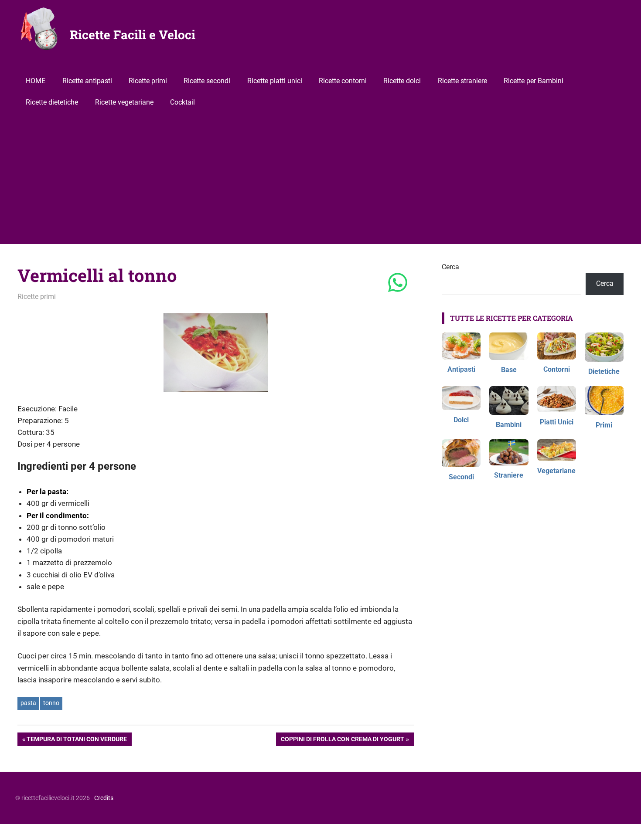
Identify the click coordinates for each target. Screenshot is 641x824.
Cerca (450, 267)
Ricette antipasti (87, 81)
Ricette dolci (402, 81)
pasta (28, 702)
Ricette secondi (207, 81)
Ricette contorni (343, 81)
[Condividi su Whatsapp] (398, 283)
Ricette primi (148, 81)
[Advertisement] (320, 179)
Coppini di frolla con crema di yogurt (342, 740)
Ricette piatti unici (274, 81)
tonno (51, 702)
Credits (103, 797)
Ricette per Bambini (533, 81)
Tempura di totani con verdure (76, 740)
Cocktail (182, 102)
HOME (35, 81)
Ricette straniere (462, 81)
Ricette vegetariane (124, 102)
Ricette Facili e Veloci (132, 35)
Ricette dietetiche (52, 102)
